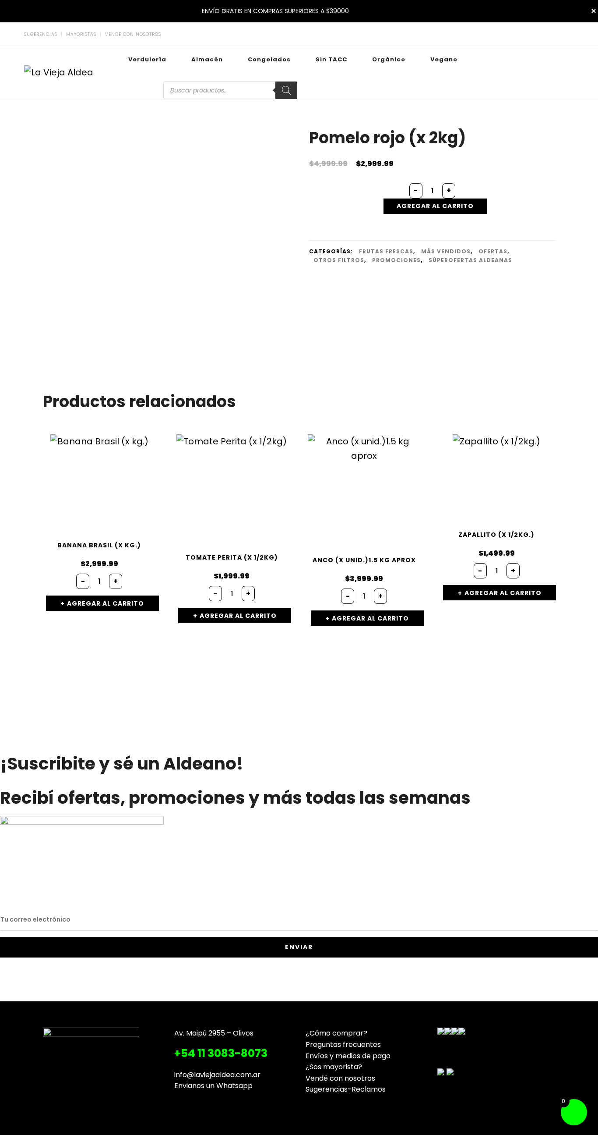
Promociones (396, 260)
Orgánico (388, 59)
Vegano (443, 59)
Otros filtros (338, 260)
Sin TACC (331, 59)
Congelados (269, 59)
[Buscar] (286, 90)
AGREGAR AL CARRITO (435, 206)
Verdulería (147, 59)
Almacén (207, 59)
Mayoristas (81, 34)
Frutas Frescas (386, 251)
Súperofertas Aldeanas (470, 260)
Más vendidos (446, 251)
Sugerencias (40, 34)
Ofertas (492, 251)
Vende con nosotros (133, 34)
